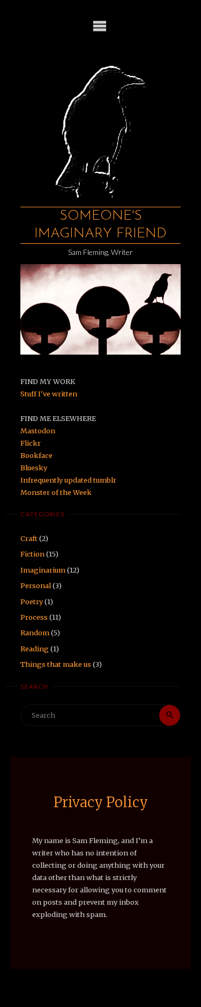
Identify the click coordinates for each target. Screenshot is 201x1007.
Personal (35, 585)
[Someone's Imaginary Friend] (100, 127)
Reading (34, 648)
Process (34, 617)
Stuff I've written (48, 393)
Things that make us (55, 664)
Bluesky (33, 467)
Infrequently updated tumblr (68, 480)
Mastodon (37, 430)
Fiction (32, 554)
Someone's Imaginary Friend (100, 225)
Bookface (36, 455)
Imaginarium (42, 570)
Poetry (31, 601)
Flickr (30, 443)
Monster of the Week (56, 492)
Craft (29, 538)
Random (34, 632)
